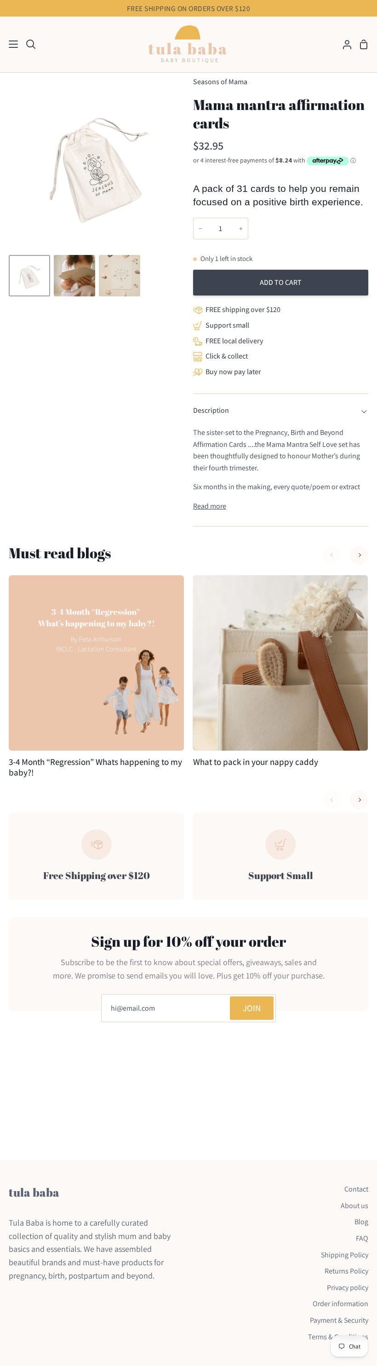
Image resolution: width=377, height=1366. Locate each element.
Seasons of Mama (220, 82)
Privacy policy (347, 1287)
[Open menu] (9, 44)
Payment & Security (339, 1320)
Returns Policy (346, 1271)
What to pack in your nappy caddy (255, 762)
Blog (361, 1222)
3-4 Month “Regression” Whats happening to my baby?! (95, 767)
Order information (340, 1303)
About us (354, 1205)
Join (252, 1007)
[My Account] (343, 44)
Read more (209, 506)
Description (211, 410)
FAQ (362, 1238)
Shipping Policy (344, 1255)
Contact (356, 1189)
